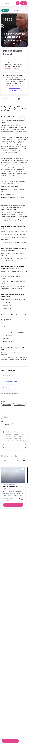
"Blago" (13, 125)
